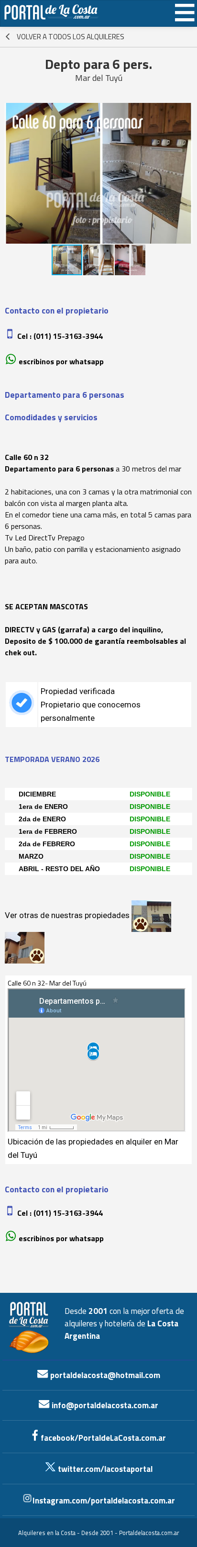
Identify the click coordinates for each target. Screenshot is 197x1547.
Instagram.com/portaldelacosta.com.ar (104, 1500)
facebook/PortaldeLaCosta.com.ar (102, 1438)
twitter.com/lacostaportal (104, 1469)
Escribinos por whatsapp (61, 361)
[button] (183, 173)
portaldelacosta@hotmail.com (104, 1375)
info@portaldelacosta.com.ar (104, 1405)
